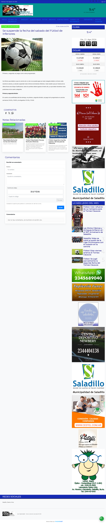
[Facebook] (99, 1)
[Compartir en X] (9, 113)
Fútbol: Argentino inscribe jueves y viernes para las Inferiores (57, 141)
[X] (96, 1)
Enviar (61, 207)
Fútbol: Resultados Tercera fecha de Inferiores (35, 141)
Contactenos (63, 19)
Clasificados (35, 19)
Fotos (44, 19)
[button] (91, 1)
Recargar (59, 200)
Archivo (52, 19)
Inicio (4, 19)
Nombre (8, 166)
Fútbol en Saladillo (12, 20)
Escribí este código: (12, 188)
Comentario (9, 173)
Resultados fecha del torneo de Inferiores (10, 141)
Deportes (88, 19)
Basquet (25, 19)
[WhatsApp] (94, 1)
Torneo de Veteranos (74, 20)
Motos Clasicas (98, 20)
